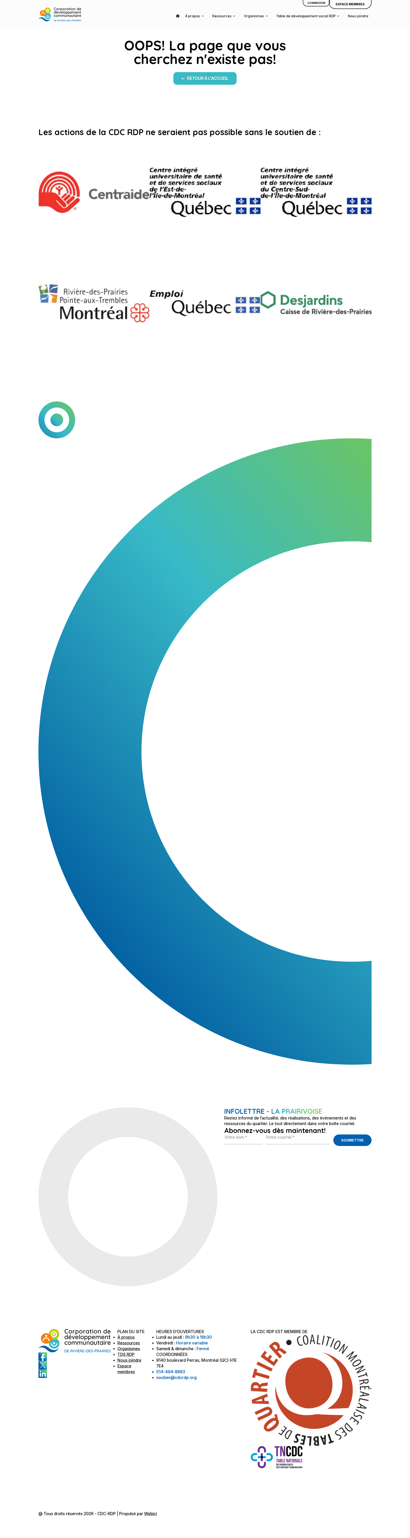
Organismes (254, 16)
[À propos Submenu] (203, 16)
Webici (150, 1513)
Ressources (221, 16)
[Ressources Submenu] (235, 16)
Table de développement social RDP (305, 16)
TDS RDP (126, 1354)
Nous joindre (358, 16)
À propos (192, 16)
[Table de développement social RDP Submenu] (339, 16)
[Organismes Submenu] (267, 16)
